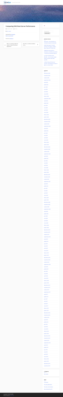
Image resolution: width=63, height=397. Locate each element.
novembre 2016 (47, 315)
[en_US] (44, 25)
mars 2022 (46, 167)
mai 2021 (46, 190)
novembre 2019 (47, 232)
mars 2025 (46, 94)
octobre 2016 (46, 317)
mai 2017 (46, 301)
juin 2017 (46, 299)
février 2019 (46, 252)
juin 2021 (46, 188)
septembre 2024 (47, 98)
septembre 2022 (47, 153)
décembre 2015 (47, 335)
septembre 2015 (47, 342)
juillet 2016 (46, 322)
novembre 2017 (47, 287)
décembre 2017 (47, 285)
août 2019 (46, 239)
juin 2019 (46, 243)
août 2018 (46, 266)
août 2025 (46, 82)
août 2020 (46, 211)
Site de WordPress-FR (48, 389)
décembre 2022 (47, 146)
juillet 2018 (46, 269)
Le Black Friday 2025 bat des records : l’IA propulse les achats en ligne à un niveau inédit (50, 64)
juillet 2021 (46, 186)
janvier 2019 (46, 255)
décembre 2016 (47, 312)
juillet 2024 (46, 103)
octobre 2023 (46, 123)
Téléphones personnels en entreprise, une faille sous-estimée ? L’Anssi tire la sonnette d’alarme (50, 52)
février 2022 (46, 170)
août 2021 (46, 183)
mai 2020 (46, 218)
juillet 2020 (46, 213)
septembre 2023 (47, 126)
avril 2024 (46, 110)
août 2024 (46, 100)
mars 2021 (46, 195)
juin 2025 (46, 87)
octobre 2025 (46, 77)
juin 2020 (46, 216)
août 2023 (46, 128)
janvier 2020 (46, 227)
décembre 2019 (47, 229)
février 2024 (46, 114)
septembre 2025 (47, 80)
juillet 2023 (46, 130)
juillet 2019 (46, 241)
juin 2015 (46, 349)
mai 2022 (46, 163)
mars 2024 (46, 112)
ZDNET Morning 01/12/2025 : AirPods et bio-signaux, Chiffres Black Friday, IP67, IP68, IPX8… (50, 47)
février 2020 (46, 225)
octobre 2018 (46, 262)
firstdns (16, 28)
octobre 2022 (46, 151)
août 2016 (46, 319)
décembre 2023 (47, 119)
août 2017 (46, 294)
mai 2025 (46, 89)
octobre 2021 (46, 179)
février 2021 (46, 197)
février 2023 (46, 142)
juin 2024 (46, 105)
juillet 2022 (46, 158)
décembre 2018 (47, 257)
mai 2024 (46, 107)
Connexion (46, 382)
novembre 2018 (47, 259)
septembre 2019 (47, 236)
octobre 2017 (46, 289)
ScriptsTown (12, 395)
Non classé (9, 31)
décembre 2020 (47, 202)
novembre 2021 (47, 176)
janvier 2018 (46, 282)
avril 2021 (46, 193)
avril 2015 (46, 354)
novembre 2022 (47, 149)
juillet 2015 (46, 347)
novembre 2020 (47, 204)
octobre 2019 (46, 234)
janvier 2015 (46, 361)
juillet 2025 (46, 84)
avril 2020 (46, 220)
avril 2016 (46, 326)
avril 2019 (46, 248)
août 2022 (46, 156)
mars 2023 (46, 140)
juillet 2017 (46, 296)
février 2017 (46, 308)
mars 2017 (46, 305)
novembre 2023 (47, 121)
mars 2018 (46, 278)
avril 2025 (46, 91)
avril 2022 (46, 165)
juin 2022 (46, 160)
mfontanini (13, 34)
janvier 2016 (46, 333)
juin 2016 (46, 324)
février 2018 (46, 280)
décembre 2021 (47, 174)
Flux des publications (48, 384)
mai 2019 (46, 246)
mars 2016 (46, 329)
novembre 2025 (47, 75)
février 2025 (46, 96)
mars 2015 (46, 356)
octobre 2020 (46, 206)
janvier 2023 (46, 144)
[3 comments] (10, 35)
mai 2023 (46, 135)
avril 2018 (46, 276)
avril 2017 (46, 303)
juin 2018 (46, 271)
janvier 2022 (46, 172)
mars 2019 (46, 250)
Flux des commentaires (48, 386)
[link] (7, 35)
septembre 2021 (47, 181)
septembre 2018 (47, 264)
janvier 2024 (46, 117)
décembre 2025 (47, 73)
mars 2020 (46, 223)
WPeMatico (11, 38)
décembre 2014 (47, 363)
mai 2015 (46, 352)
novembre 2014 (47, 365)
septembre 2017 (47, 292)
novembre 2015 (47, 338)
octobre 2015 (46, 340)
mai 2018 (46, 273)
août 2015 (46, 345)
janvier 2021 (46, 200)
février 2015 (46, 358)
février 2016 (46, 331)
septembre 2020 (47, 209)
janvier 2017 (46, 310)
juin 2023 (46, 133)
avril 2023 (46, 137)
